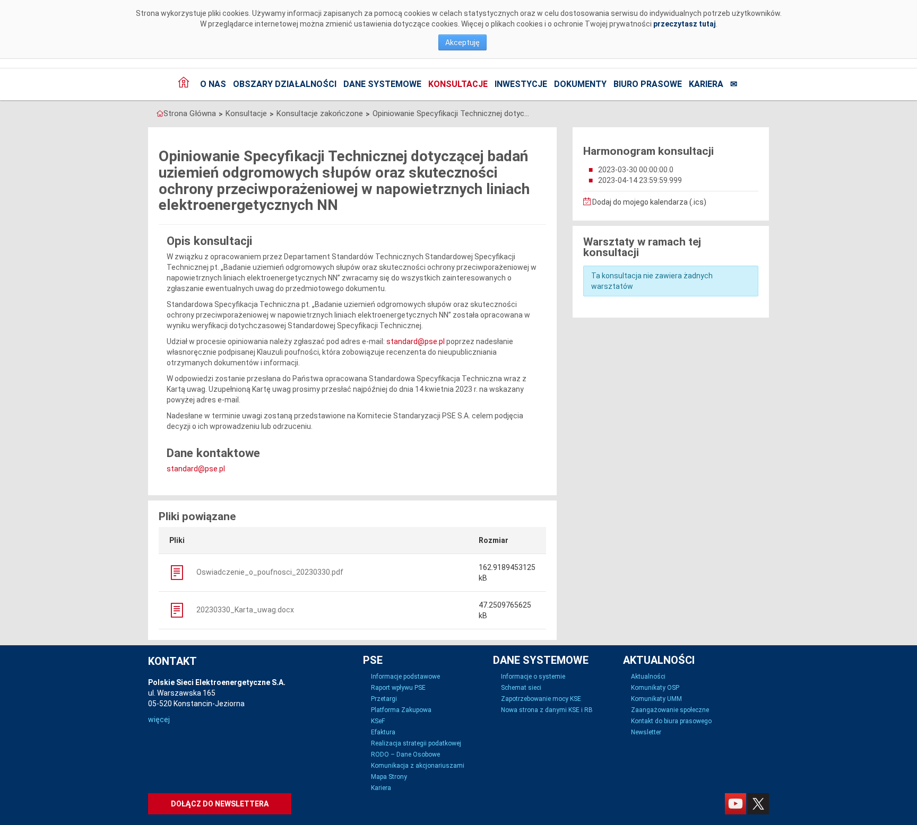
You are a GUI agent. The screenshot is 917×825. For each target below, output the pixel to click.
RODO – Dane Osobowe (405, 754)
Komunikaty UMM (656, 699)
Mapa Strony (389, 776)
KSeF (378, 721)
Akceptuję (462, 42)
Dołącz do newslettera (220, 804)
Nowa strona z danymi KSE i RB (547, 710)
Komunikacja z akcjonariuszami (417, 765)
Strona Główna (189, 113)
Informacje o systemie (533, 676)
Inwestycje (521, 84)
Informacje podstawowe (405, 676)
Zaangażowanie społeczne (670, 710)
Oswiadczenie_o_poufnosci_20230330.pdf (269, 572)
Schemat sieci (521, 687)
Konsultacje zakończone (319, 113)
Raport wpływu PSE (398, 687)
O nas (213, 84)
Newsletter (646, 732)
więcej (159, 719)
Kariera (706, 84)
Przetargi (384, 699)
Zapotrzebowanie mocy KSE (541, 699)
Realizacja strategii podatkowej (416, 743)
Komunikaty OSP (655, 687)
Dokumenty (580, 84)
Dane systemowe (382, 84)
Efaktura (383, 732)
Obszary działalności (284, 84)
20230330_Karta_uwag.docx (244, 609)
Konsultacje (458, 84)
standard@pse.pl (415, 341)
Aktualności (648, 676)
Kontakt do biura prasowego (671, 721)
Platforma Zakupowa (401, 710)
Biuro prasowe (647, 84)
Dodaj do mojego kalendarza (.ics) (648, 202)
